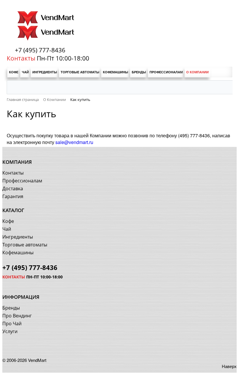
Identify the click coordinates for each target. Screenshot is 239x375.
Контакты (13, 173)
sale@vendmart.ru (74, 142)
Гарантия (12, 196)
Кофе (8, 221)
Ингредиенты (17, 237)
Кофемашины (18, 252)
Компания (17, 162)
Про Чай (12, 323)
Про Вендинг (17, 315)
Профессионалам (22, 180)
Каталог (13, 210)
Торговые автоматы (24, 244)
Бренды (11, 308)
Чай (6, 229)
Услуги (9, 331)
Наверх (229, 366)
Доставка (12, 188)
